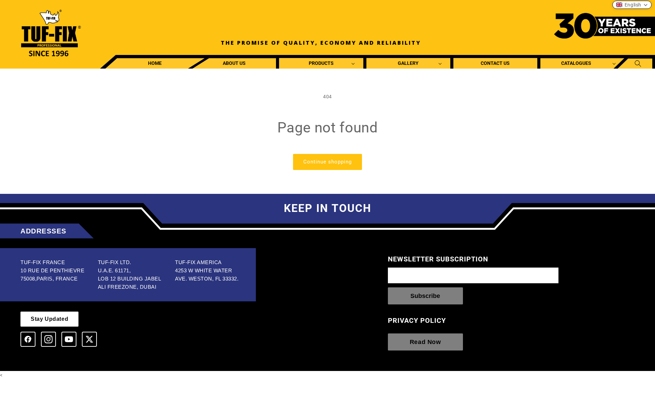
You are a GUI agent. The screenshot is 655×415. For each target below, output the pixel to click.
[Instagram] (48, 339)
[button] (321, 63)
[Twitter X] (89, 339)
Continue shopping (327, 162)
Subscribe (425, 295)
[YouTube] (68, 339)
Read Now (425, 342)
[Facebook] (27, 339)
